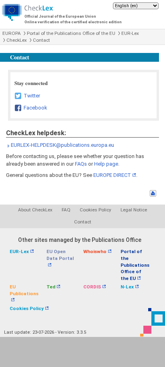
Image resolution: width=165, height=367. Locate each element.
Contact (41, 40)
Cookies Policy (95, 210)
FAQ (66, 210)
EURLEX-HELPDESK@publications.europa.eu (62, 145)
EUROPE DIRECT (112, 175)
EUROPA (11, 33)
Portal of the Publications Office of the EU (71, 33)
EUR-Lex (130, 33)
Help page (106, 164)
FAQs (81, 164)
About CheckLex (35, 210)
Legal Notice (134, 210)
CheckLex (16, 40)
